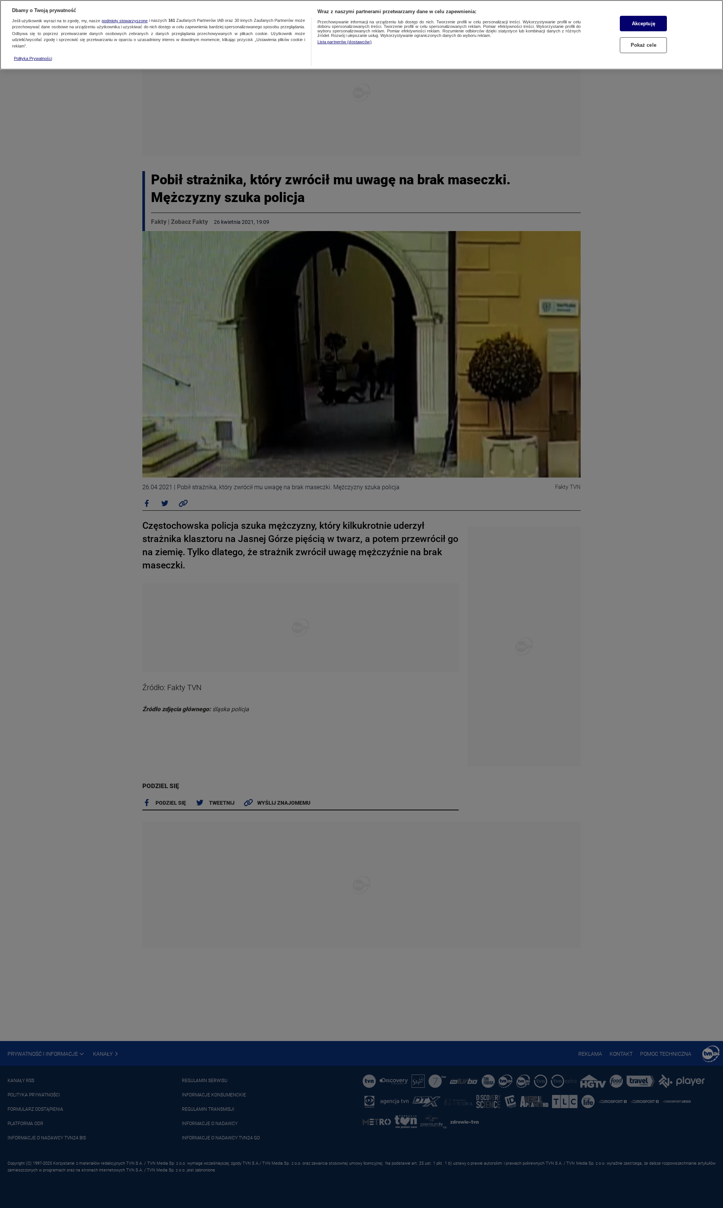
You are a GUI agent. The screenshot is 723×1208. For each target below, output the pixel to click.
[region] (361, 35)
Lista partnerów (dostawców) (344, 42)
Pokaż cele (643, 45)
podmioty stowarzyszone (125, 20)
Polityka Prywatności (33, 58)
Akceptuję (643, 23)
